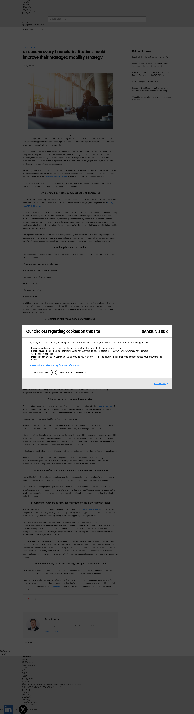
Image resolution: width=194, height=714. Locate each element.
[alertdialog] (97, 357)
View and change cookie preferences (72, 372)
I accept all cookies (41, 372)
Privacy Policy (161, 383)
